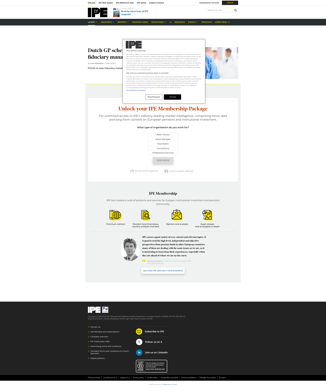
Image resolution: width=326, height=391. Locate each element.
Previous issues (94, 378)
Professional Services (163, 153)
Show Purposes (154, 97)
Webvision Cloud (170, 384)
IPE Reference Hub (125, 3)
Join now (163, 160)
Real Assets (163, 144)
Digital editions (97, 358)
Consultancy (163, 148)
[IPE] (97, 16)
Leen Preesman (97, 63)
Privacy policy (138, 378)
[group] (221, 22)
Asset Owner (163, 134)
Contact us (95, 327)
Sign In (230, 3)
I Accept (172, 97)
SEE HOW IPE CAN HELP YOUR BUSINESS (163, 271)
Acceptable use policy (169, 378)
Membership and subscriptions (104, 332)
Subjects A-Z (125, 378)
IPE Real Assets (106, 3)
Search (235, 10)
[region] (164, 71)
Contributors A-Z (110, 378)
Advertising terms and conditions (105, 346)
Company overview (99, 336)
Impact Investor (156, 3)
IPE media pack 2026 (100, 341)
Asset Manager (163, 139)
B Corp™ (222, 378)
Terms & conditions (188, 378)
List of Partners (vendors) (136, 90)
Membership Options (209, 3)
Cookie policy (152, 378)
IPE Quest (141, 3)
